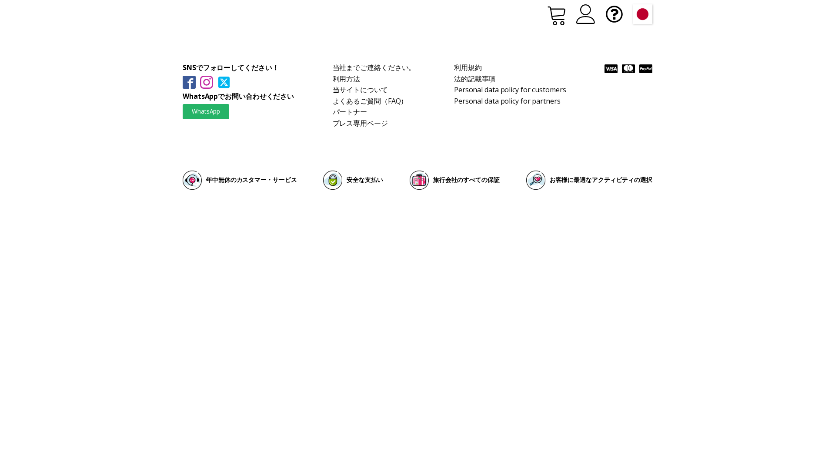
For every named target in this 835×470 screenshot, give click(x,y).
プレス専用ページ (360, 123)
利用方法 (347, 79)
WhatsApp (206, 111)
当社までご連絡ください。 (374, 67)
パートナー (350, 112)
